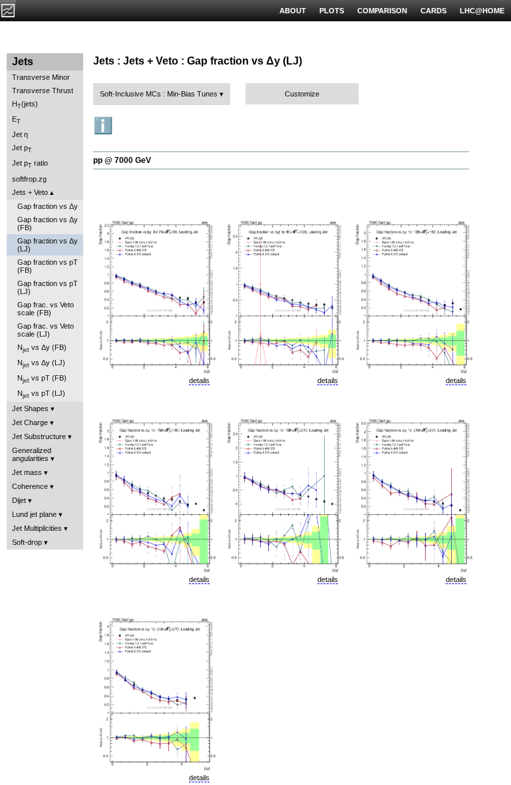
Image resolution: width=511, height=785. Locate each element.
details (199, 381)
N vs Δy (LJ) (41, 364)
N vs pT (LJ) (41, 394)
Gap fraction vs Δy (47, 206)
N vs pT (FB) (42, 379)
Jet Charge (30, 422)
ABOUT (292, 11)
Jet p (22, 149)
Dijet (19, 500)
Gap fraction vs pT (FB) (47, 266)
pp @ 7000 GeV (122, 160)
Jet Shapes (30, 408)
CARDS (433, 11)
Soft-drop (27, 542)
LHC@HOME (482, 11)
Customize (302, 94)
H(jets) (25, 105)
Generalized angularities (31, 454)
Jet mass (27, 472)
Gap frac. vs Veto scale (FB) (45, 309)
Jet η (20, 134)
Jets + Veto (30, 192)
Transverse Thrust (42, 90)
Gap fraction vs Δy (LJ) (47, 245)
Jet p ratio (30, 164)
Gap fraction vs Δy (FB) (47, 224)
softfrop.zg (29, 179)
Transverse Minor (41, 77)
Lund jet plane (34, 514)
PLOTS (331, 11)
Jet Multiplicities (37, 528)
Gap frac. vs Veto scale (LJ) (45, 330)
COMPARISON (382, 11)
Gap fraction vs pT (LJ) (47, 287)
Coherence (30, 486)
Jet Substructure (39, 436)
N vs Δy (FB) (42, 348)
